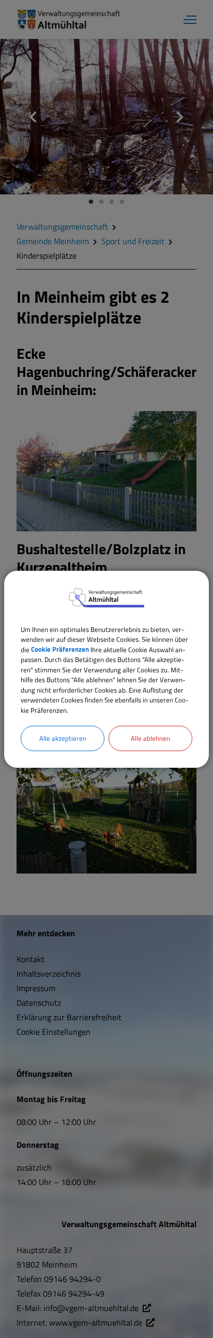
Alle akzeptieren (62, 738)
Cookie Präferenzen (60, 649)
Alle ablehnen (150, 738)
